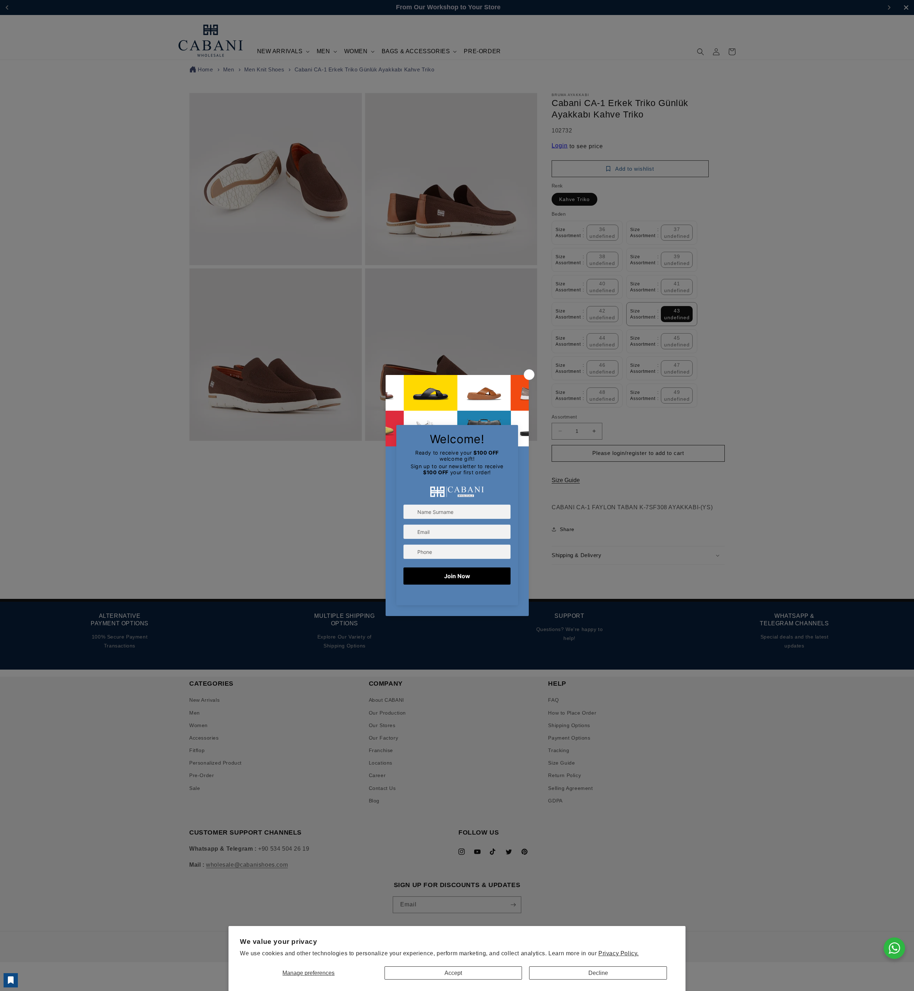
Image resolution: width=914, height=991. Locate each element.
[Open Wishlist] (11, 980)
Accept (453, 973)
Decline (598, 973)
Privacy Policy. (618, 953)
